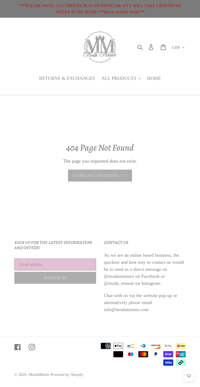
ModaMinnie (40, 374)
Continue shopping (96, 175)
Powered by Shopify (67, 374)
